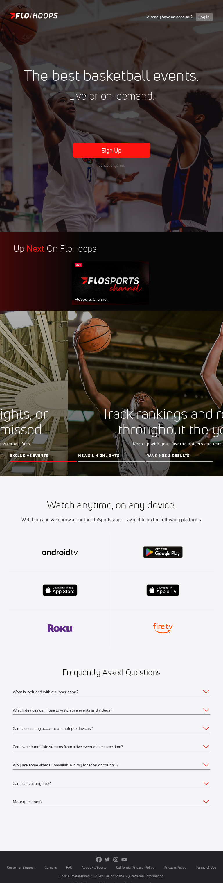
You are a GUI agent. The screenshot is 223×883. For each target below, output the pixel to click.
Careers (51, 867)
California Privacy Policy (135, 867)
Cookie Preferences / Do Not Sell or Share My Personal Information (111, 876)
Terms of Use (206, 867)
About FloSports (94, 867)
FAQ (69, 867)
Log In (204, 16)
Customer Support (21, 867)
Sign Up (112, 150)
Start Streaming (110, 288)
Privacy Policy (175, 867)
